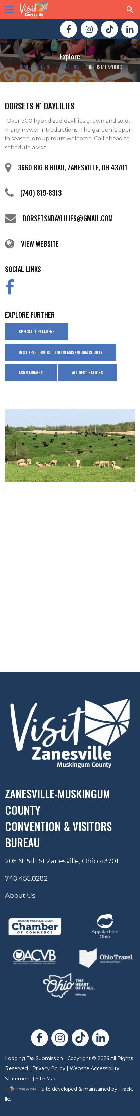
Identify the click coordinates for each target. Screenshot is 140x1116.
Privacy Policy (48, 1068)
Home (23, 66)
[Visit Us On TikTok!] (109, 29)
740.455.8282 (26, 878)
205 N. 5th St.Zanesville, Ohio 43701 (61, 861)
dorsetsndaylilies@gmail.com (68, 218)
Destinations (68, 66)
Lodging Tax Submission (34, 1058)
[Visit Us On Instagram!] (89, 29)
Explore (42, 66)
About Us (20, 895)
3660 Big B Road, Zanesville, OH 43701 (72, 167)
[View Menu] (9, 9)
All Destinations (87, 372)
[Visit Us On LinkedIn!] (129, 29)
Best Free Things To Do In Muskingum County (61, 352)
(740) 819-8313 (41, 193)
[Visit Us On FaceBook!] (68, 29)
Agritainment (31, 372)
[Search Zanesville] (130, 9)
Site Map (46, 1079)
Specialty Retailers (37, 331)
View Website (40, 244)
